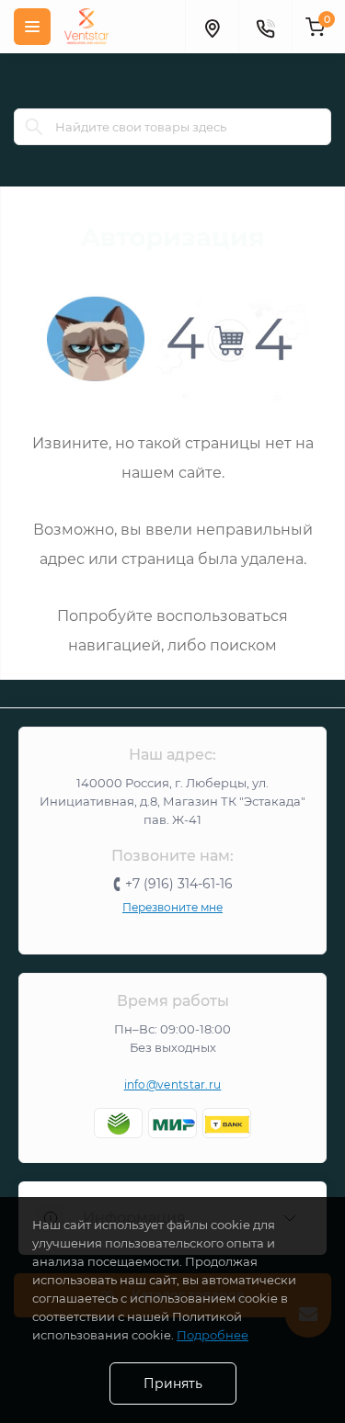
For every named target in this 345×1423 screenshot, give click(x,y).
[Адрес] (211, 26)
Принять (173, 1383)
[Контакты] (265, 26)
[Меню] (32, 26)
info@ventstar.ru (173, 1084)
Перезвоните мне (172, 907)
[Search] (34, 126)
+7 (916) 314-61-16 (179, 883)
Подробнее (212, 1334)
